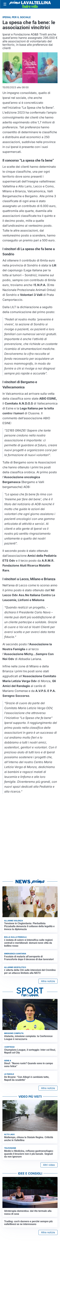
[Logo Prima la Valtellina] (30, 4)
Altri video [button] (49, 1164)
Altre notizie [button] (48, 981)
